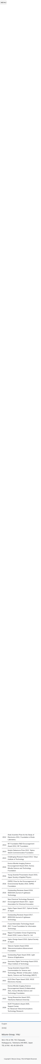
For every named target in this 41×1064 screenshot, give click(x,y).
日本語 (4, 1028)
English (4, 1024)
